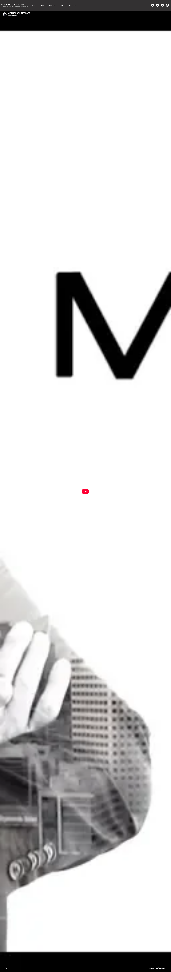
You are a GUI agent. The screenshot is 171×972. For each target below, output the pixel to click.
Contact (73, 5)
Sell (42, 5)
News (52, 5)
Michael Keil (14, 5)
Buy (33, 5)
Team (61, 5)
